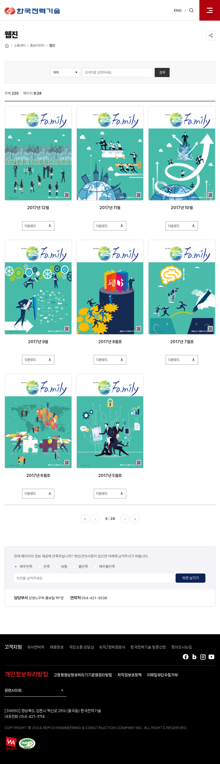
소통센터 (19, 46)
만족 (47, 566)
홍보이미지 (37, 46)
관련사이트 (13, 690)
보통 (64, 566)
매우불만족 (107, 566)
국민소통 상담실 (81, 647)
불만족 (83, 566)
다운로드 (30, 226)
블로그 (194, 657)
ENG (178, 10)
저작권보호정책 (129, 675)
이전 (95, 518)
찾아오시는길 (181, 647)
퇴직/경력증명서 (112, 647)
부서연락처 (35, 647)
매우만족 (26, 566)
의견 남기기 (190, 578)
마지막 (135, 518)
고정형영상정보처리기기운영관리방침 (83, 675)
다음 (124, 518)
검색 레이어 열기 (191, 10)
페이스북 (186, 657)
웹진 (52, 46)
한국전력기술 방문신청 (148, 647)
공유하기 (210, 35)
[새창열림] (11, 744)
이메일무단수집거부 (162, 675)
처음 (85, 518)
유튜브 (211, 657)
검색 (162, 72)
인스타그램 (203, 657)
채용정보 (57, 647)
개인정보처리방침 (26, 674)
